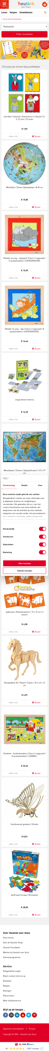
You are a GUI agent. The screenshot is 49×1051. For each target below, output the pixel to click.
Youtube (23, 1015)
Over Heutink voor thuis (16, 932)
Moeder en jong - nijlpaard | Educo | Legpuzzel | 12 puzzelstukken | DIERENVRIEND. (25, 259)
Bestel (37, 136)
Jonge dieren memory (24, 399)
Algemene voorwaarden (13, 1028)
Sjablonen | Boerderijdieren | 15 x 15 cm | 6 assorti (24, 613)
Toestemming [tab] (9, 485)
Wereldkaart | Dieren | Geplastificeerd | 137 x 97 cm (24, 471)
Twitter (29, 1015)
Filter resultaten (24, 34)
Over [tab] (40, 485)
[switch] (42, 537)
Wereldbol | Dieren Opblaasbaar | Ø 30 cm (24, 187)
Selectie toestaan (24, 571)
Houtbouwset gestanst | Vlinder (24, 824)
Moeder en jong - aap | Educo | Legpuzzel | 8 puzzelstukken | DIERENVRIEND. (24, 330)
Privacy (32, 1028)
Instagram (12, 1015)
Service (7, 966)
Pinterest (35, 1015)
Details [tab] (24, 485)
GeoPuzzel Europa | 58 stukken (24, 895)
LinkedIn (17, 1015)
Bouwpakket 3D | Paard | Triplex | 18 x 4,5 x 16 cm (24, 684)
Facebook (6, 1015)
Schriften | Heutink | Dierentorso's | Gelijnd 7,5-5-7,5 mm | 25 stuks (24, 117)
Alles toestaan (24, 563)
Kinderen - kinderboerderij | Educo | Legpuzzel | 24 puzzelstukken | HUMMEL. (24, 754)
